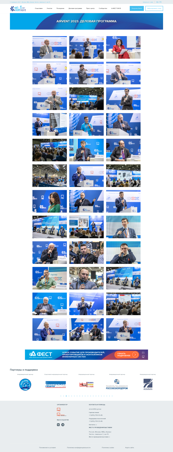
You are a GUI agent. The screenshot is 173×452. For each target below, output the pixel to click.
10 (85, 396)
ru (157, 2)
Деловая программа (75, 8)
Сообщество (103, 8)
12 (90, 396)
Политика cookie (108, 448)
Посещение (60, 8)
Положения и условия (47, 448)
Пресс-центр (90, 8)
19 (109, 396)
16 (101, 396)
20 (112, 396)
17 (104, 396)
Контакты (92, 424)
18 (107, 396)
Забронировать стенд (154, 8)
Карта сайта (129, 448)
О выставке (39, 8)
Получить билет (137, 8)
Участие (49, 8)
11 (88, 396)
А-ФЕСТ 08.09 (116, 8)
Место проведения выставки (99, 437)
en (160, 2)
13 (93, 396)
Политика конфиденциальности (78, 448)
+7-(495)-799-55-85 (96, 415)
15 (99, 396)
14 (96, 396)
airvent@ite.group (95, 409)
